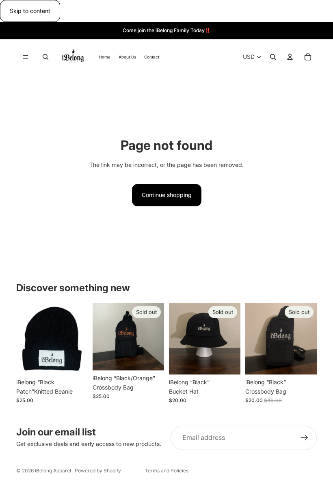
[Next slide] (231, 339)
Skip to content (30, 10)
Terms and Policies (166, 471)
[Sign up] (304, 437)
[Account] (290, 57)
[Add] (75, 362)
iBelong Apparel (53, 471)
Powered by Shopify (98, 471)
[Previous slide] (178, 339)
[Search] (45, 57)
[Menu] (25, 57)
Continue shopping (167, 194)
